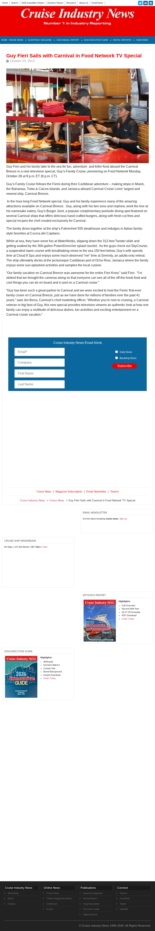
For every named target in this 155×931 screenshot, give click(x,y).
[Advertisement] (77, 440)
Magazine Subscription (69, 491)
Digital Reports (122, 40)
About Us (83, 3)
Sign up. (123, 518)
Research (71, 3)
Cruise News (16, 40)
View (45, 547)
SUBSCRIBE (142, 40)
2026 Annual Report (68, 40)
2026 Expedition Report (32, 3)
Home (5, 3)
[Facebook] (145, 3)
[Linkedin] (151, 3)
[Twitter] (140, 3)
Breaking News (128, 358)
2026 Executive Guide (96, 40)
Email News (97, 3)
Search (14, 3)
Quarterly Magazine (40, 40)
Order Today (128, 619)
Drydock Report (55, 3)
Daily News (126, 352)
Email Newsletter (96, 491)
